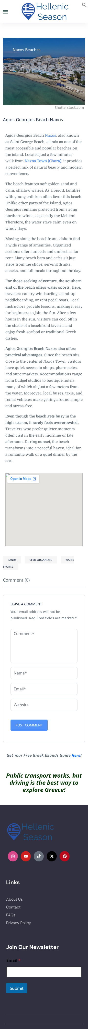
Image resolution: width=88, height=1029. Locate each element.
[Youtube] (26, 856)
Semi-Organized (41, 560)
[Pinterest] (65, 856)
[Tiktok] (39, 856)
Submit (16, 988)
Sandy (12, 560)
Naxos (50, 135)
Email (13, 960)
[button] (84, 4)
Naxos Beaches (27, 49)
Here (76, 755)
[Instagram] (13, 856)
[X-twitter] (52, 856)
